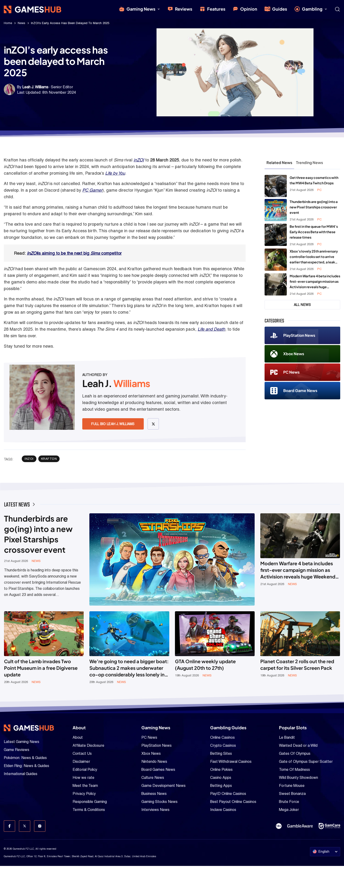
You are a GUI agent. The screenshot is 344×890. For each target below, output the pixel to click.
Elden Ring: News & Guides (26, 765)
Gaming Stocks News (159, 801)
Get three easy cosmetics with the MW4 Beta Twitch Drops (314, 180)
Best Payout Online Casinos (233, 801)
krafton (49, 458)
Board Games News (158, 769)
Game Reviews (16, 749)
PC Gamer (92, 190)
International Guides (20, 774)
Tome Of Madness (294, 769)
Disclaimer (81, 761)
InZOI (32, 253)
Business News (154, 793)
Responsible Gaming (90, 801)
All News (302, 305)
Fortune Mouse (292, 785)
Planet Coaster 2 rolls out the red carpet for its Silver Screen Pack (297, 664)
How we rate (83, 777)
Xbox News (293, 353)
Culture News (152, 777)
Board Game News (300, 390)
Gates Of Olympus (294, 753)
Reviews (183, 9)
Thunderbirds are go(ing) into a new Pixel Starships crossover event (314, 207)
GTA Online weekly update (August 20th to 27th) (205, 664)
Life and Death (211, 329)
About (78, 737)
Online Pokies (221, 769)
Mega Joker (289, 809)
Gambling (312, 9)
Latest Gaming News (21, 741)
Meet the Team (85, 785)
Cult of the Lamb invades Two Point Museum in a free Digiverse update (41, 667)
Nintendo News (154, 761)
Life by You (115, 173)
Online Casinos (222, 737)
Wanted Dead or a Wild (298, 745)
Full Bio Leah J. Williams (113, 424)
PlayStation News (299, 335)
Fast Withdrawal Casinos (231, 761)
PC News (291, 372)
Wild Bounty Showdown (298, 777)
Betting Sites (221, 753)
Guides (279, 9)
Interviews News (155, 809)
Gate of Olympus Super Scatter (306, 761)
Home (8, 23)
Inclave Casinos (223, 809)
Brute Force (289, 801)
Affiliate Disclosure (88, 745)
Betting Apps (221, 785)
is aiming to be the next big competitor (80, 253)
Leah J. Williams (35, 87)
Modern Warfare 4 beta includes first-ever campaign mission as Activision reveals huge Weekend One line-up (315, 282)
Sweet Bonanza (292, 793)
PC (319, 190)
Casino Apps (220, 777)
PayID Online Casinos (228, 793)
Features (216, 9)
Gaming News (140, 9)
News (21, 23)
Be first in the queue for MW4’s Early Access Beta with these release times (314, 231)
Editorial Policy (85, 769)
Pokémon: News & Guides (25, 757)
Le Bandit (287, 737)
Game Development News (163, 785)
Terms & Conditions (89, 809)
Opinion (248, 9)
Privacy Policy (84, 793)
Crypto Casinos (223, 745)
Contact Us (82, 753)
